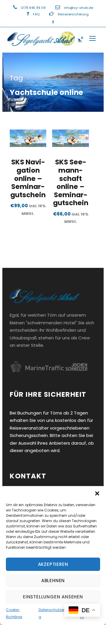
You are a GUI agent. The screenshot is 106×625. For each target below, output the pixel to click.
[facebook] (53, 22)
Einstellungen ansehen (53, 597)
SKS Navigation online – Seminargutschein (28, 178)
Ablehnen (53, 580)
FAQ (36, 14)
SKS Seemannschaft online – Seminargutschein (70, 182)
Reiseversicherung (73, 14)
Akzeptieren (53, 564)
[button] (97, 493)
